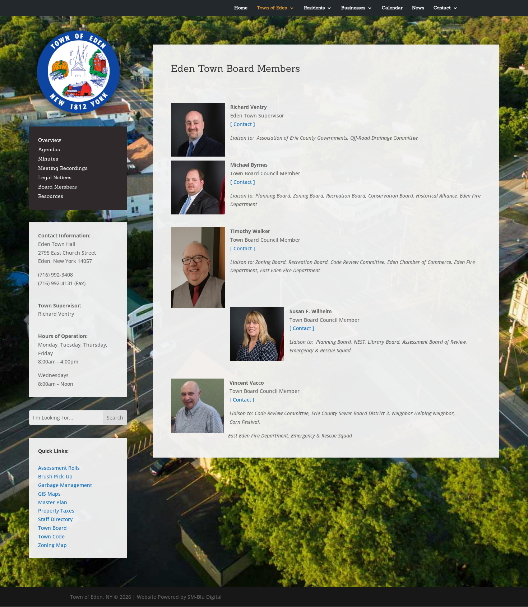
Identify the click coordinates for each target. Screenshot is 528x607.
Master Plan (52, 502)
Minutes (48, 159)
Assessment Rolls (59, 467)
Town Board (52, 527)
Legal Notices (54, 177)
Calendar (392, 8)
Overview (49, 140)
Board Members (57, 187)
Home (240, 8)
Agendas (49, 149)
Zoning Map (52, 545)
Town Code (51, 536)
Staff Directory (55, 519)
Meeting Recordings (63, 168)
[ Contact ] (242, 124)
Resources (50, 196)
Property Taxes (56, 510)
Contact (442, 8)
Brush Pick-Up (55, 476)
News (418, 8)
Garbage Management (65, 485)
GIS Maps (49, 493)
